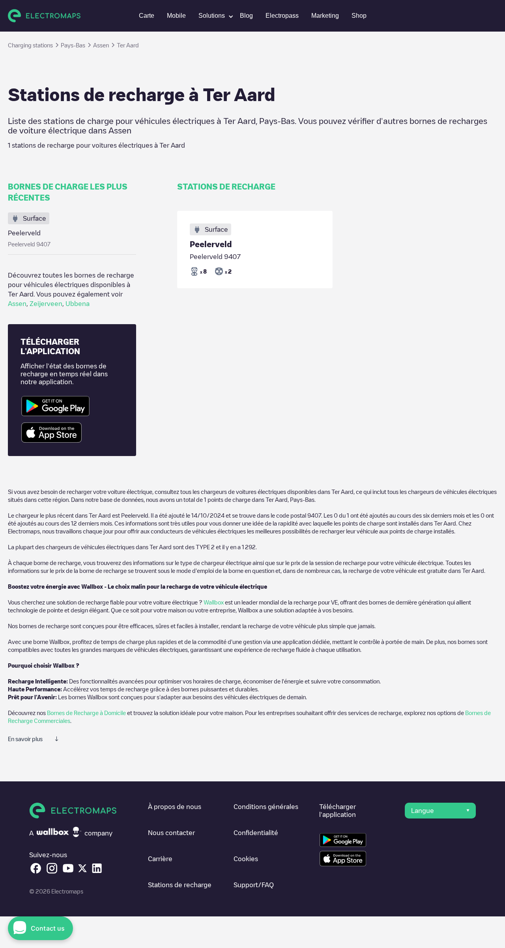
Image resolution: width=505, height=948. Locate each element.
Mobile (176, 15)
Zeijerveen (46, 303)
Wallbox (214, 602)
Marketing (325, 15)
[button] (213, 16)
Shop (359, 15)
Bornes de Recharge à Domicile (86, 712)
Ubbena (77, 303)
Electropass (282, 15)
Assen (17, 303)
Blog (246, 15)
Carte (146, 15)
